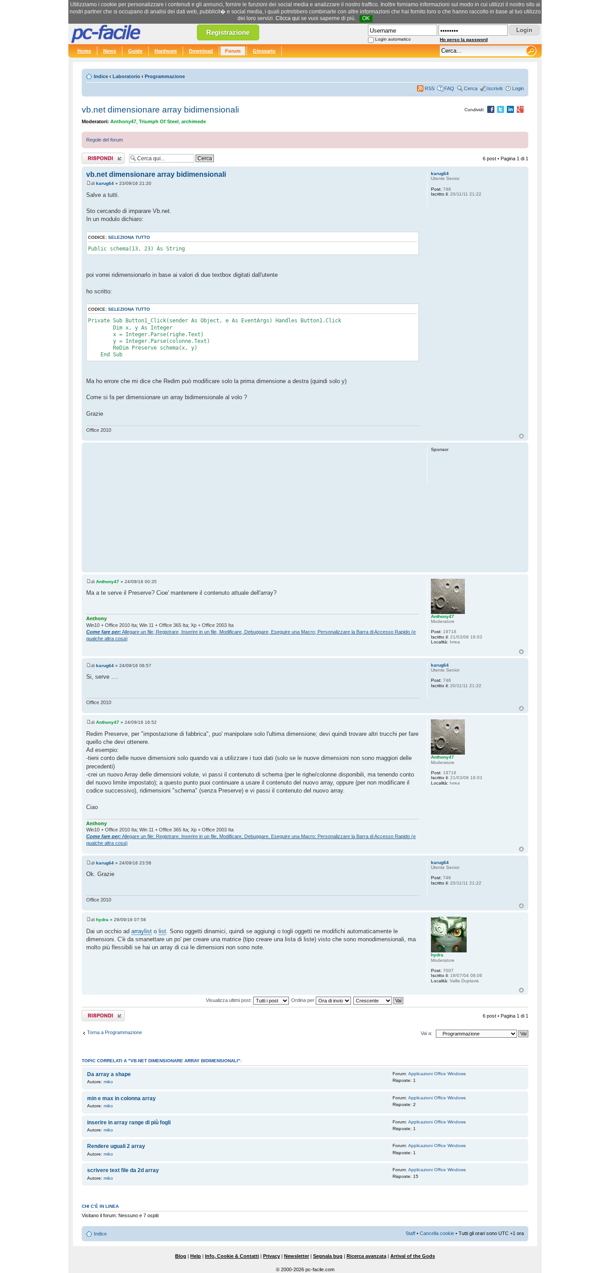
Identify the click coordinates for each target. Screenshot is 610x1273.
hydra (102, 919)
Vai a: (426, 1033)
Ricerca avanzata (366, 1256)
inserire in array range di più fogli (129, 1122)
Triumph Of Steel (159, 121)
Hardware (166, 51)
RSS (430, 88)
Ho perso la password (464, 39)
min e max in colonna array (121, 1098)
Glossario (264, 51)
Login (518, 88)
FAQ (449, 88)
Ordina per (303, 1000)
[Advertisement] (252, 507)
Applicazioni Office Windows (437, 1073)
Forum (233, 51)
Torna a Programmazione (114, 1032)
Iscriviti (494, 88)
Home (84, 51)
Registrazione (228, 32)
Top (521, 436)
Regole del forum (104, 139)
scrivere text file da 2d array (123, 1170)
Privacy (271, 1256)
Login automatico (393, 39)
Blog (180, 1256)
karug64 (105, 183)
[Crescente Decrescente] (378, 1000)
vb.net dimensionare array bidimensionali (160, 109)
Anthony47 (123, 121)
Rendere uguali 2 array (116, 1146)
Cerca (470, 88)
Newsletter (296, 1256)
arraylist (141, 931)
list (162, 931)
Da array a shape (109, 1074)
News (109, 51)
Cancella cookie (437, 1233)
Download (201, 51)
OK (366, 18)
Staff (410, 1233)
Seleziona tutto (129, 237)
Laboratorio (126, 76)
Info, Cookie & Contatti (232, 1256)
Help (195, 1256)
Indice (101, 76)
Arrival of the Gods (412, 1256)
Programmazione (165, 76)
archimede (193, 121)
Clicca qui (288, 18)
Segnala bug (328, 1256)
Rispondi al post (99, 156)
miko (108, 1081)
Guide (135, 51)
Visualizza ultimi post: (229, 1000)
